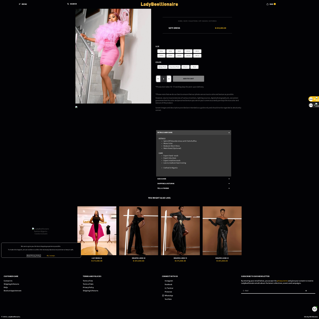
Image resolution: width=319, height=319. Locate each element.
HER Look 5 (222, 258)
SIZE (157, 46)
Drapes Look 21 (180, 258)
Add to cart (188, 79)
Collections (193, 21)
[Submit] (306, 290)
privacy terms (282, 281)
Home (180, 21)
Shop (185, 21)
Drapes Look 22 (97, 258)
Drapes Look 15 (138, 258)
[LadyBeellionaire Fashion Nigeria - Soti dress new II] (113, 107)
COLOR (158, 62)
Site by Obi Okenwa (311, 317)
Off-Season (203, 21)
